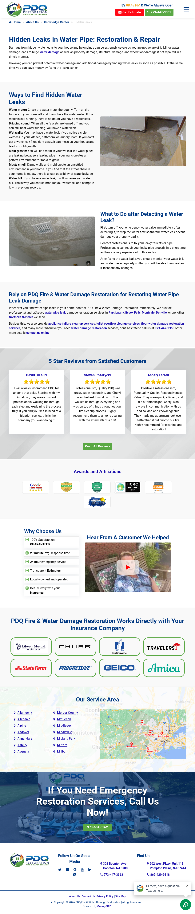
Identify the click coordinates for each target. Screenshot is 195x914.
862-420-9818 (159, 874)
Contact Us (88, 896)
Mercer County (67, 712)
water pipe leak (55, 312)
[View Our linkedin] (89, 870)
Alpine (22, 725)
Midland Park (66, 738)
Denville (161, 312)
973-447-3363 (160, 12)
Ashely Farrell (158, 375)
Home (16, 22)
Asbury (22, 745)
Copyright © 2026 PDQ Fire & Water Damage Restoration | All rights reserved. (99, 902)
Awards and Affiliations (97, 471)
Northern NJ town (21, 317)
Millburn (62, 751)
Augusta (23, 751)
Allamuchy (25, 712)
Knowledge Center (56, 22)
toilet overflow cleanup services (118, 323)
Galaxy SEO (104, 906)
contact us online (38, 333)
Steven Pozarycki (97, 375)
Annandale (25, 738)
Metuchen (64, 719)
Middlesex (64, 725)
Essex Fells (133, 312)
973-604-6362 (97, 827)
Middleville (64, 732)
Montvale (148, 312)
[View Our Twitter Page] (60, 870)
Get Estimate (131, 12)
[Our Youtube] (82, 870)
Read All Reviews (97, 446)
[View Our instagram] (74, 875)
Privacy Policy (105, 896)
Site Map (120, 896)
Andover (23, 732)
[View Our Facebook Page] (67, 870)
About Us (32, 22)
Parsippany (116, 312)
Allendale (24, 719)
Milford (62, 745)
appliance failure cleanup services (71, 323)
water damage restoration (89, 328)
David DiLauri (36, 375)
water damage (49, 52)
